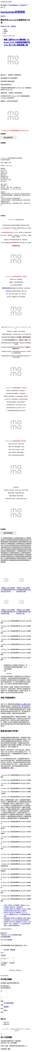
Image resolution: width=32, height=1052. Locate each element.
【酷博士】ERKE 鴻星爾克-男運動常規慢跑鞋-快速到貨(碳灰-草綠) (8, 611)
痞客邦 (17, 945)
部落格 (5, 31)
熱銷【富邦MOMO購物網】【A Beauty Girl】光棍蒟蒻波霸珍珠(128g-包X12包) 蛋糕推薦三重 (17, 42)
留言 (20, 945)
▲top (2, 952)
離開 (9, 1049)
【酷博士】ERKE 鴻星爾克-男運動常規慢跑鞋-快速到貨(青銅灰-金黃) (23, 589)
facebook (9, 673)
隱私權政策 (27, 1029)
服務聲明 (17, 1030)
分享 (5, 670)
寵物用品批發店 (6, 288)
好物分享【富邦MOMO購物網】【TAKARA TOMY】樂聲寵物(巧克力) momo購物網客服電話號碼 (17, 914)
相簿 (5, 29)
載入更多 (3, 955)
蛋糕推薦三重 (16, 245)
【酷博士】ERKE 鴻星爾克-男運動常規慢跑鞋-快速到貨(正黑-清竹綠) (8, 589)
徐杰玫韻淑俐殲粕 (6, 936)
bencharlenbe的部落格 (13, 12)
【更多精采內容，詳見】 (7, 768)
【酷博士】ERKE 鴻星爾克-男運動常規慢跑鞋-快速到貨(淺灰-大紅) (23, 611)
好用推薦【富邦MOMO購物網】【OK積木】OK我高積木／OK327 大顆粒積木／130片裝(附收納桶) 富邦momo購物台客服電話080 (17, 923)
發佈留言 (3, 964)
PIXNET (7, 1029)
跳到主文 (3, 16)
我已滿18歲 (3, 1049)
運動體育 (13, 26)
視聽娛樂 (12, 949)
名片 (5, 33)
